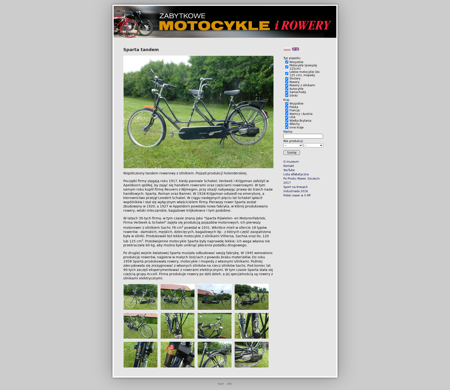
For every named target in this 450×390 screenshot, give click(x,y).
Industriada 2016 (295, 191)
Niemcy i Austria (300, 114)
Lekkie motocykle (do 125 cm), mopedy (304, 73)
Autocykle (296, 88)
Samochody (297, 92)
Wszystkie (296, 62)
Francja (294, 110)
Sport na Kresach (295, 187)
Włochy (294, 124)
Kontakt (288, 166)
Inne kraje (296, 127)
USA (292, 117)
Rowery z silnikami (302, 85)
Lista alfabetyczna (296, 174)
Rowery (294, 82)
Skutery (294, 78)
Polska (293, 107)
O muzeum (291, 161)
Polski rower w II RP (297, 195)
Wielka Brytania (300, 120)
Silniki (293, 95)
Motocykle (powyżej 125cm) (303, 67)
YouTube (289, 170)
